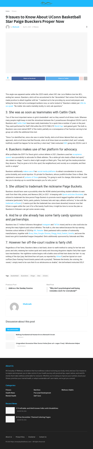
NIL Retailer (38, 230)
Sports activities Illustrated (72, 194)
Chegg (53, 233)
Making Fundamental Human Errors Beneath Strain (35, 335)
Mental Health (11, 396)
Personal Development (42, 393)
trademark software (13, 203)
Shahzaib (15, 27)
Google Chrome (44, 233)
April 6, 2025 (27, 27)
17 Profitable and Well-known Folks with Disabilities (37, 408)
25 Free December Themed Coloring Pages (33, 417)
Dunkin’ (64, 233)
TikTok (56, 225)
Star (38, 276)
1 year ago (20, 337)
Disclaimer (31, 437)
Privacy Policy (20, 437)
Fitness (14, 11)
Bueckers (24, 276)
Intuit (59, 233)
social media (42, 171)
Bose (31, 233)
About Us (9, 437)
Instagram (46, 225)
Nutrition (37, 390)
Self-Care (37, 396)
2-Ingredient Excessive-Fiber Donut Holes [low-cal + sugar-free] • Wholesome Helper (48, 343)
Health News (10, 393)
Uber (35, 233)
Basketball (15, 276)
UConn (45, 276)
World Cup (59, 126)
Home (7, 11)
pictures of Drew (31, 177)
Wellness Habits (68, 390)
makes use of (28, 171)
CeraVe (71, 233)
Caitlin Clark (21, 123)
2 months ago (21, 346)
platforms (52, 171)
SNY (65, 143)
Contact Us (42, 437)
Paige (33, 276)
